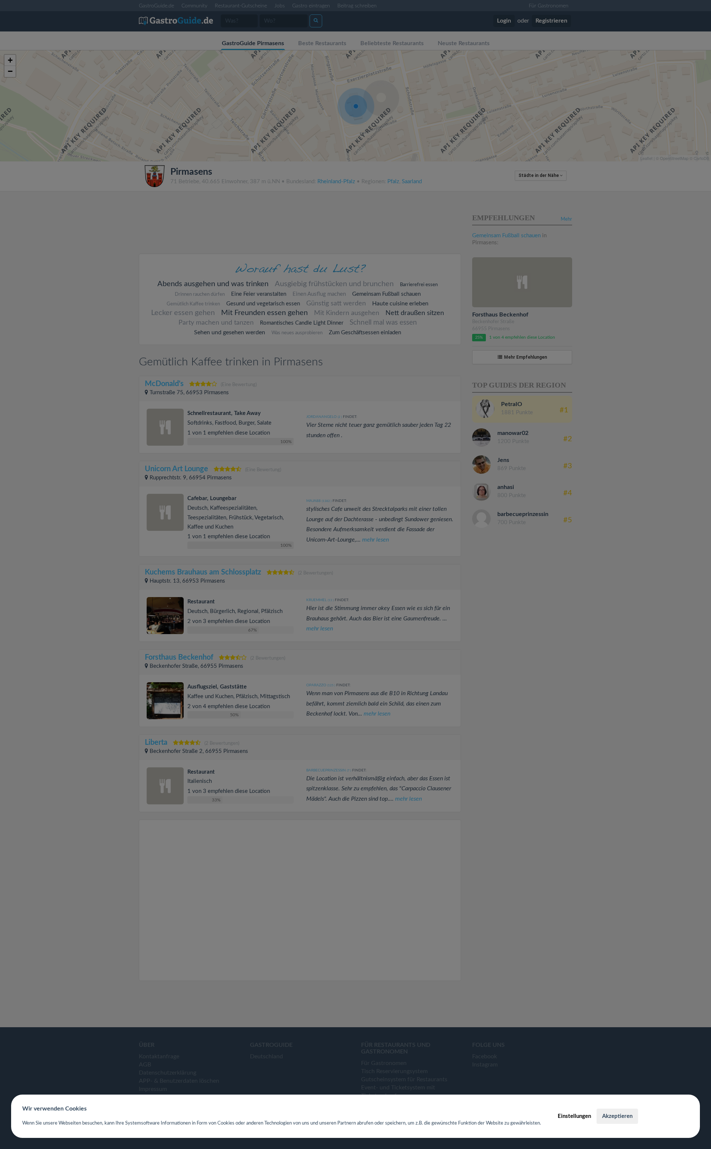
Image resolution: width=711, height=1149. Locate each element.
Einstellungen (574, 1116)
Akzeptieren (617, 1116)
